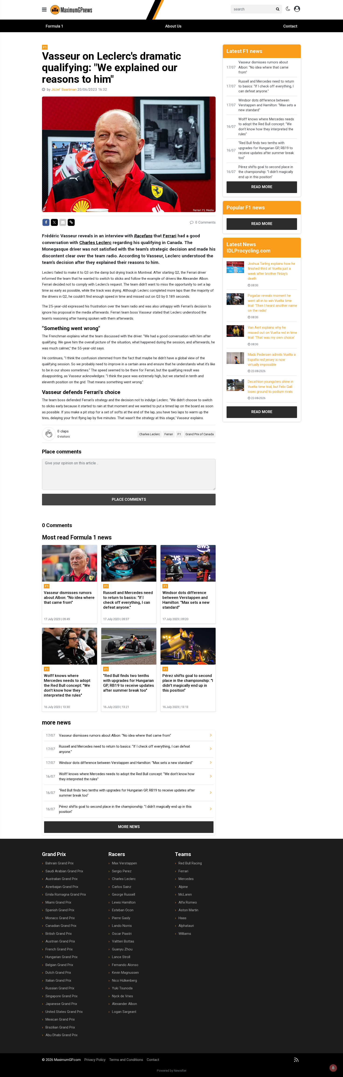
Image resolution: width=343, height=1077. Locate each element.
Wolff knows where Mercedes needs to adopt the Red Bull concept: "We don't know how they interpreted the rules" (126, 776)
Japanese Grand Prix (61, 1004)
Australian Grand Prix (61, 879)
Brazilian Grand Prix (60, 1027)
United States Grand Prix (64, 1012)
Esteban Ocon (122, 910)
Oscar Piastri (122, 934)
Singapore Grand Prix (61, 996)
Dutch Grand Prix (58, 972)
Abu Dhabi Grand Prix (61, 1035)
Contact (290, 26)
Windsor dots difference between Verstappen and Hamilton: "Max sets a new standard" (126, 763)
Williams (184, 934)
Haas (182, 918)
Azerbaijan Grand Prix (62, 887)
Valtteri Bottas (123, 941)
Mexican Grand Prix (60, 1019)
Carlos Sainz (121, 887)
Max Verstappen (124, 863)
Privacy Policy (94, 1060)
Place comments (129, 499)
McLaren (185, 894)
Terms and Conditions (126, 1060)
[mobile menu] (44, 9)
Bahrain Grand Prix (60, 863)
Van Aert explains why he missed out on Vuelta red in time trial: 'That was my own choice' (272, 332)
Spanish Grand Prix (60, 910)
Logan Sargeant (124, 1012)
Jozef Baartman (64, 89)
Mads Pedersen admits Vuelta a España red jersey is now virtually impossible (272, 359)
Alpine (183, 887)
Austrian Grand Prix (60, 941)
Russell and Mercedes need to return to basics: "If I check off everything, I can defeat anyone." (124, 749)
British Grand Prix (59, 934)
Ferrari (169, 235)
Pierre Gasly (121, 918)
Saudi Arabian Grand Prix (64, 871)
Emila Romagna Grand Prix (66, 894)
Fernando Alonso (125, 965)
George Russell (123, 894)
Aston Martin (188, 910)
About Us (173, 26)
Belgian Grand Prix (59, 965)
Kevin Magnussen (125, 972)
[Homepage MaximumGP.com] (107, 9)
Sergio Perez (122, 871)
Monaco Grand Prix (60, 918)
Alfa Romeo (187, 902)
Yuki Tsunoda (122, 988)
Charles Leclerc (95, 242)
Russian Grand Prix (60, 988)
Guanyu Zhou (122, 949)
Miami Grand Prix (58, 902)
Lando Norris (122, 926)
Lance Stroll (121, 957)
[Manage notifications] (333, 1068)
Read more (261, 187)
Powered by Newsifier (171, 1070)
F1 (179, 434)
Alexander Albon (124, 1004)
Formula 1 (54, 26)
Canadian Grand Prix (61, 926)
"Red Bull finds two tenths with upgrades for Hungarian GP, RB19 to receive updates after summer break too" (127, 793)
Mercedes (186, 879)
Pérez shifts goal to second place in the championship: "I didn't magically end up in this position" (125, 809)
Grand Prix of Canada (200, 434)
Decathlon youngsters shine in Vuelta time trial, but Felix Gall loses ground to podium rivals (270, 387)
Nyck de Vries (122, 996)
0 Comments (205, 222)
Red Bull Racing (190, 863)
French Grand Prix (59, 949)
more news (129, 827)
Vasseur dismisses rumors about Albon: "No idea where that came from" (115, 735)
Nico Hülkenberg (124, 980)
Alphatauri (186, 926)
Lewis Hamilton (124, 902)
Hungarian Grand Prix (61, 957)
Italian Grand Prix (58, 980)
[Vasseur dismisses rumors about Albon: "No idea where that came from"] (207, 735)
